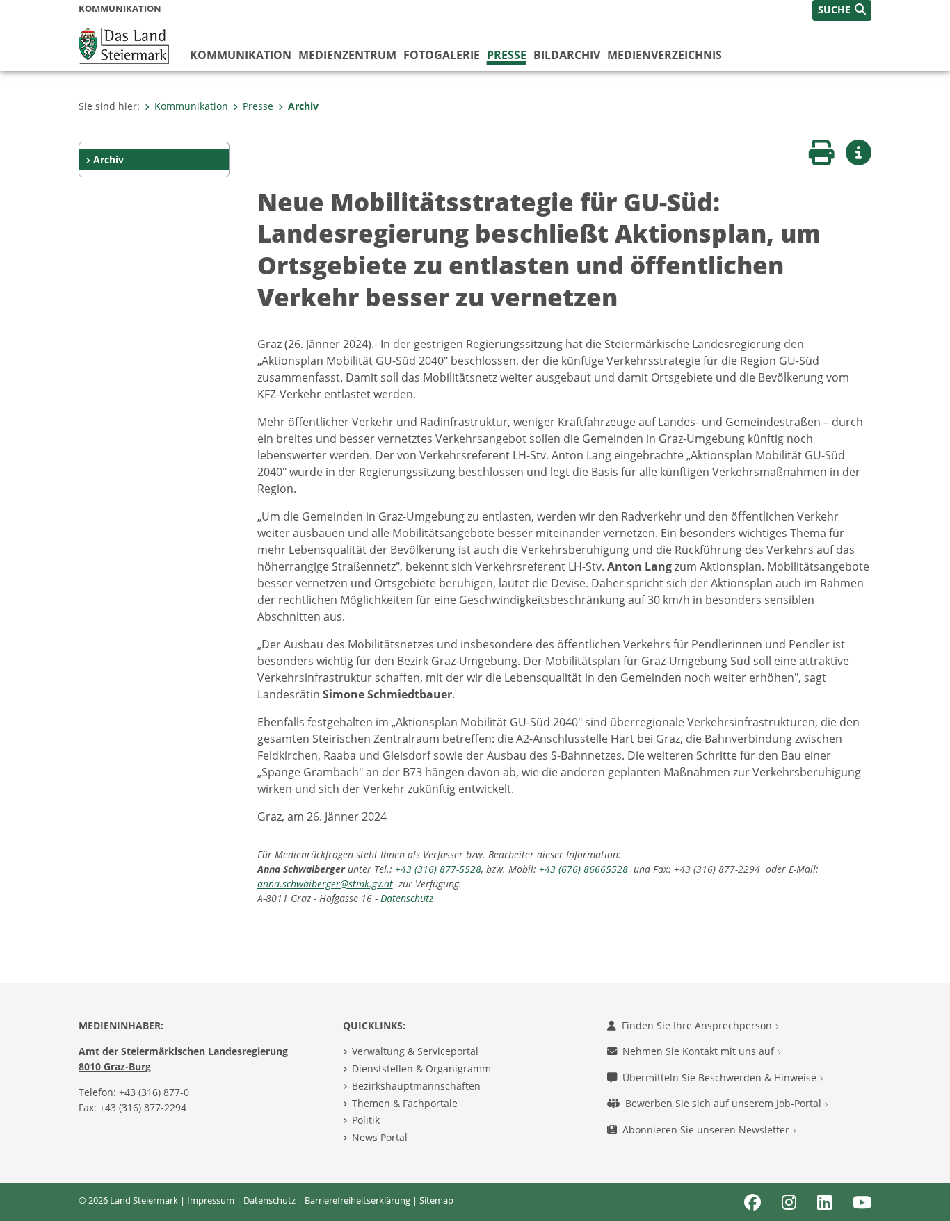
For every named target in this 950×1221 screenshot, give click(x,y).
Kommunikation (240, 55)
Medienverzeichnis (664, 55)
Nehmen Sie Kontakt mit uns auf (699, 1051)
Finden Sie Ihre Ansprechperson (698, 1025)
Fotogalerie (441, 55)
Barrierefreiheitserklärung (357, 1200)
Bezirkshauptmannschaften (416, 1085)
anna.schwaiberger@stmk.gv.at (325, 883)
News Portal (380, 1137)
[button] (842, 10)
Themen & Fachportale (405, 1103)
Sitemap (436, 1200)
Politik (366, 1119)
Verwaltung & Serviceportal (415, 1051)
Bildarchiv (566, 55)
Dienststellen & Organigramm (421, 1068)
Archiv (303, 106)
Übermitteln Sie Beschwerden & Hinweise (720, 1077)
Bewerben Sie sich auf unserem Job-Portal (724, 1103)
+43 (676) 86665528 (583, 869)
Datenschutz (406, 898)
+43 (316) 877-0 (154, 1092)
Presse (506, 55)
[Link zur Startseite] (124, 44)
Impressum (210, 1200)
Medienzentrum (347, 55)
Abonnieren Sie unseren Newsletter (707, 1129)
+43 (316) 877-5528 (438, 869)
